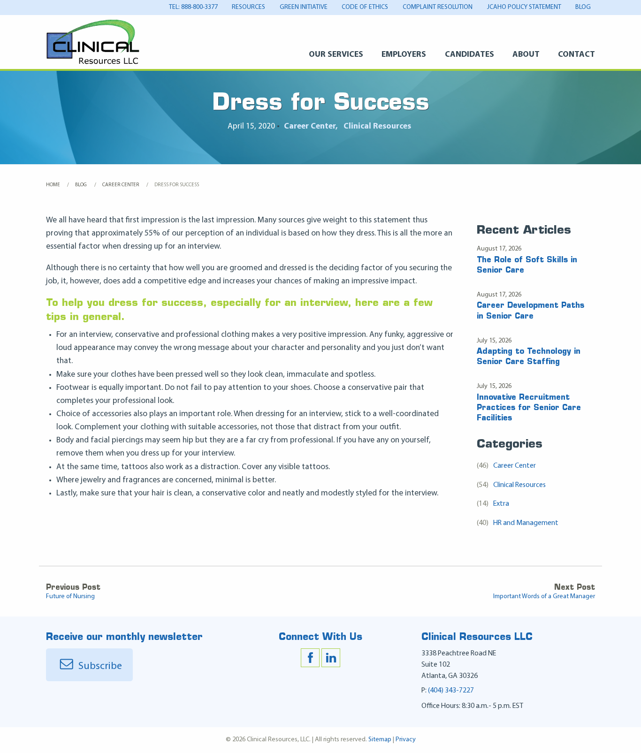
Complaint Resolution (438, 7)
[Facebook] (310, 657)
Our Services (336, 55)
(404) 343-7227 (451, 690)
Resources (248, 7)
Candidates (469, 55)
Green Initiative (304, 7)
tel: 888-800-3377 (193, 7)
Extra (493, 504)
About (526, 55)
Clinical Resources (377, 126)
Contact (576, 55)
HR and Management (518, 523)
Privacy (406, 739)
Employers (404, 55)
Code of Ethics (365, 7)
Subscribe (99, 666)
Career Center (310, 126)
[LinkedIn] (330, 657)
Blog (583, 7)
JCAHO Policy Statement (524, 7)
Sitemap (379, 739)
